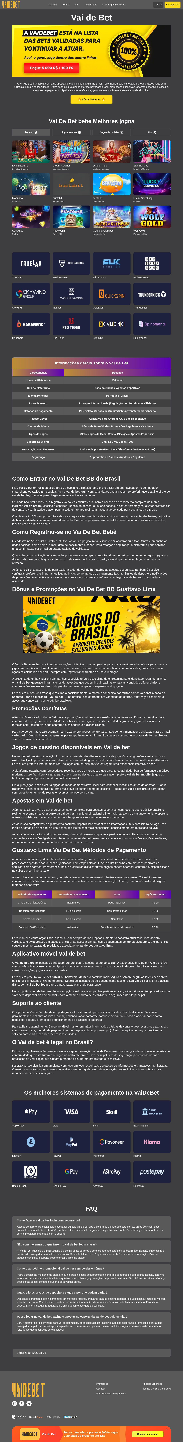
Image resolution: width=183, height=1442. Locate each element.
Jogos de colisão (109, 132)
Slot (149, 132)
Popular (29, 132)
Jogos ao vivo (69, 132)
